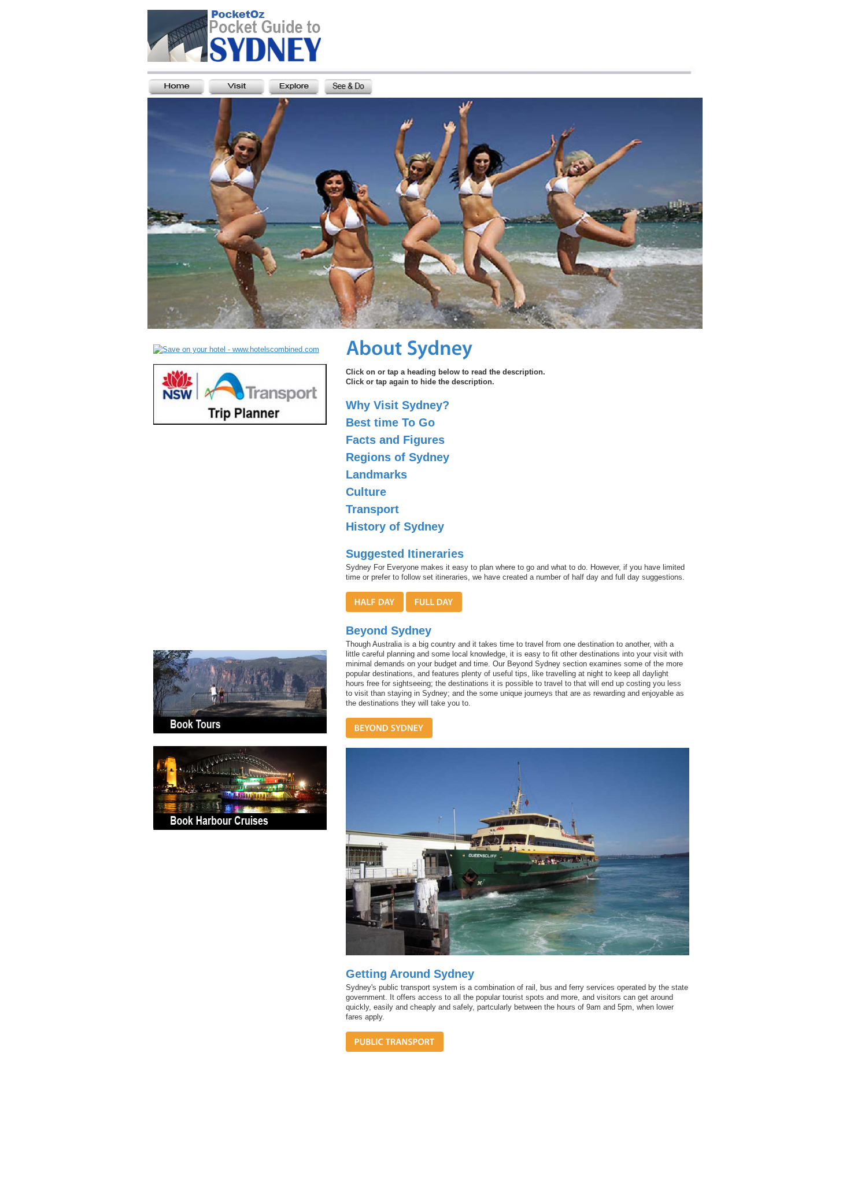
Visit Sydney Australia (249, 39)
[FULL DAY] (434, 602)
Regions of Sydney (397, 457)
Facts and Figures (395, 439)
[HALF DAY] (375, 602)
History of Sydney (395, 526)
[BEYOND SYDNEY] (389, 728)
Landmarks (376, 474)
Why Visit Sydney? (397, 405)
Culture (366, 491)
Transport (372, 509)
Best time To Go (390, 422)
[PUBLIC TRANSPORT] (395, 1042)
